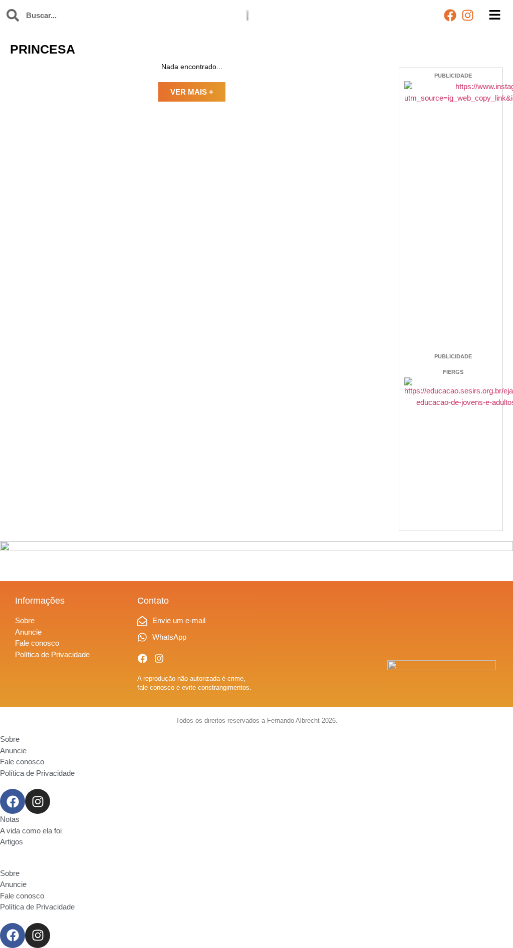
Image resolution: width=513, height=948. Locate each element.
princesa (42, 49)
